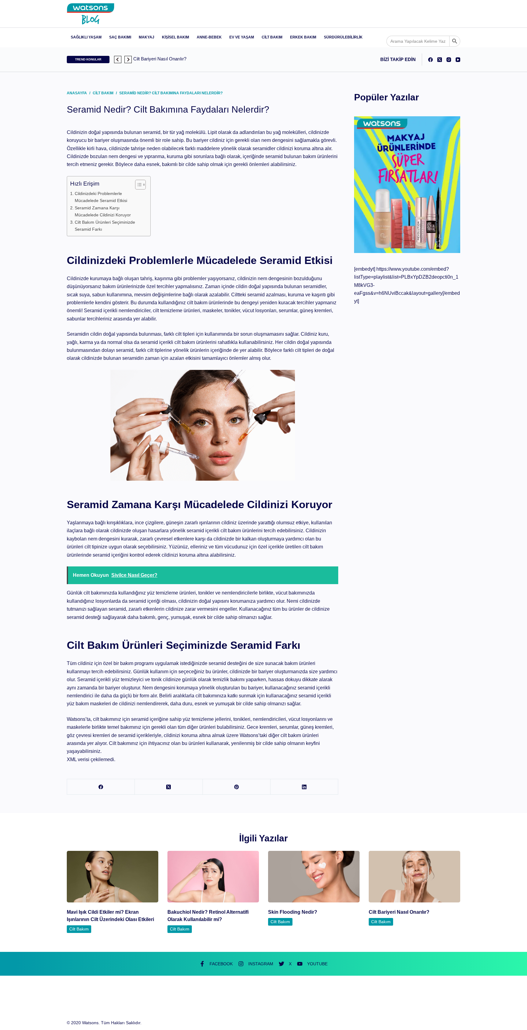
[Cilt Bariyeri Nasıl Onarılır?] (414, 876)
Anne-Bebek (209, 37)
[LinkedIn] (304, 787)
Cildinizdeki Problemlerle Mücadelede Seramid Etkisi (101, 197)
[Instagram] (448, 59)
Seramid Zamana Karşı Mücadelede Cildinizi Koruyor (103, 211)
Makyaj (146, 37)
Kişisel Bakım (175, 37)
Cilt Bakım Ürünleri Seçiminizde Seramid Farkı (105, 226)
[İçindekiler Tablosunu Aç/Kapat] (137, 184)
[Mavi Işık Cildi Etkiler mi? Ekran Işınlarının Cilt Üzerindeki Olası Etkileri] (112, 876)
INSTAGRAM (260, 963)
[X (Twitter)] (439, 59)
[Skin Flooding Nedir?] (314, 876)
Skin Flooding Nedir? (292, 912)
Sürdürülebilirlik (343, 37)
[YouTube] (458, 59)
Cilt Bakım (272, 37)
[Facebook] (430, 59)
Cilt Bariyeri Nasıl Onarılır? (399, 912)
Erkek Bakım (303, 37)
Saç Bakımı (120, 37)
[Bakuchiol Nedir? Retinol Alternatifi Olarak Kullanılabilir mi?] (213, 876)
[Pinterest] (237, 787)
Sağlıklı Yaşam (86, 37)
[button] (118, 59)
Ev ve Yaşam (241, 37)
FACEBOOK (221, 963)
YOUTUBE (317, 963)
